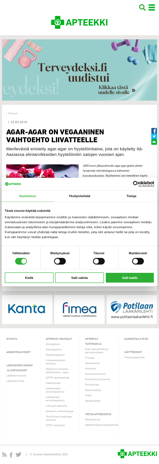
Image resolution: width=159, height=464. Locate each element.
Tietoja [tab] (131, 196)
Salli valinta (79, 278)
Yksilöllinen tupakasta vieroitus (59, 418)
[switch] (60, 261)
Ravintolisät (92, 384)
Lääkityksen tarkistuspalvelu (55, 399)
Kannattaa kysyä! (136, 339)
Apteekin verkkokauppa (59, 411)
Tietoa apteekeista (98, 414)
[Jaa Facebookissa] (154, 131)
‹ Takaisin (12, 113)
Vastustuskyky (93, 390)
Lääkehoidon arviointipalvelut (55, 390)
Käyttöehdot (133, 352)
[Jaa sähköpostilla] (154, 142)
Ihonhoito (90, 368)
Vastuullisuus (92, 419)
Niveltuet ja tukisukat (97, 379)
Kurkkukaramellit (95, 374)
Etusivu (11, 339)
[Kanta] (27, 309)
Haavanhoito (92, 363)
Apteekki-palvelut (59, 339)
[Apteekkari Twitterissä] (18, 455)
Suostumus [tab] (27, 196)
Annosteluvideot (18, 352)
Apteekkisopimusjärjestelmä (101, 425)
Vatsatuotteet (92, 401)
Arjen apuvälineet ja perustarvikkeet (96, 351)
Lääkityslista (53, 383)
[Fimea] (79, 309)
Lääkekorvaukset (16, 375)
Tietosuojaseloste (134, 357)
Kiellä (29, 278)
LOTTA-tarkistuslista (57, 377)
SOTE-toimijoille (55, 425)
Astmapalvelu (54, 349)
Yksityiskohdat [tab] (79, 196)
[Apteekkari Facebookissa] (11, 455)
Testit (88, 395)
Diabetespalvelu (55, 355)
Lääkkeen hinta (15, 381)
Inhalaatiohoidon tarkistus (55, 362)
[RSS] (4, 455)
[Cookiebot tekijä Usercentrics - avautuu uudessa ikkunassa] (136, 184)
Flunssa (89, 358)
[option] (79, 70)
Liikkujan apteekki (56, 406)
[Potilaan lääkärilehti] (132, 309)
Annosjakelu (53, 344)
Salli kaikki (129, 278)
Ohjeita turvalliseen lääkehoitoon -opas (57, 371)
